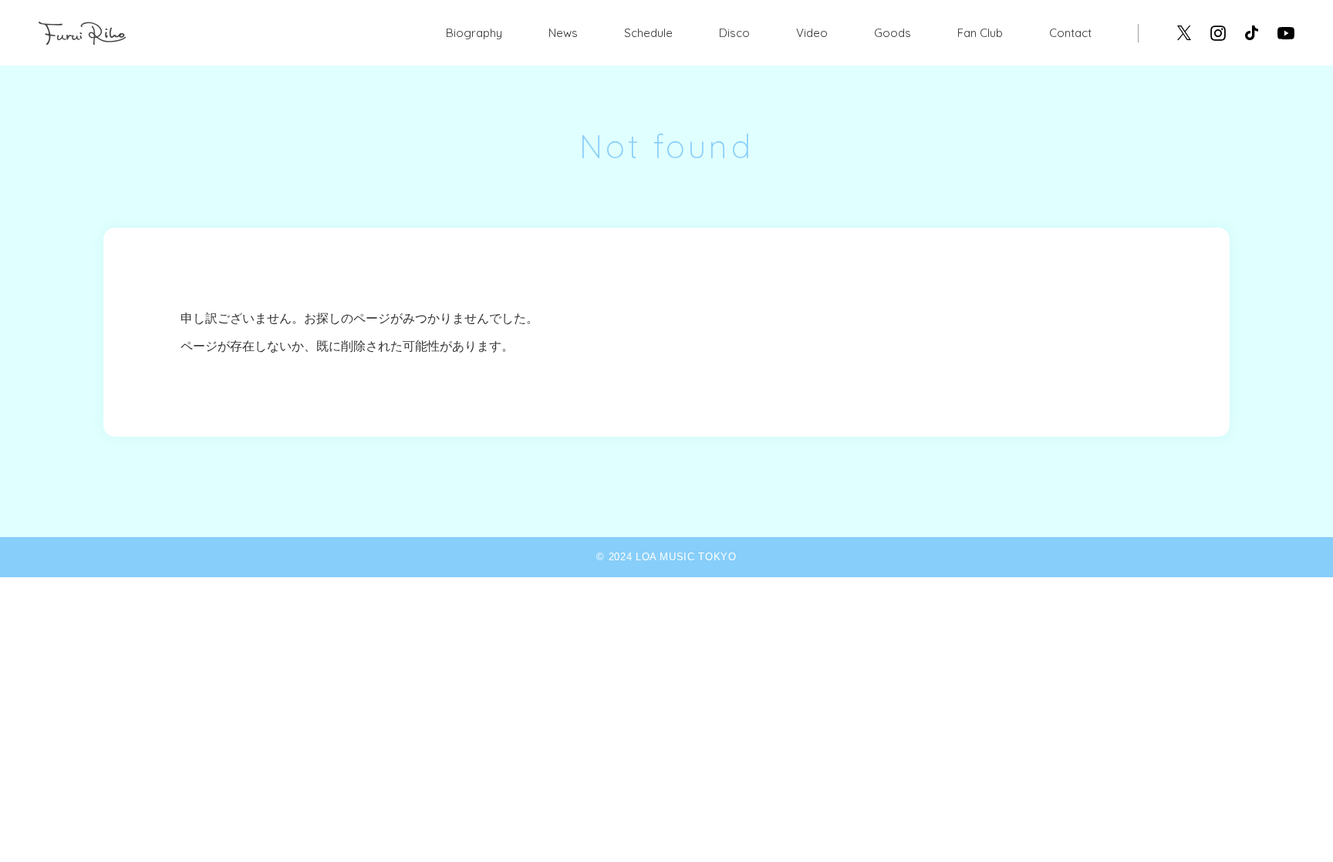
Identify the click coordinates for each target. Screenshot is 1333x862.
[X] (1184, 32)
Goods (892, 32)
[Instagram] (1218, 33)
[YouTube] (1285, 33)
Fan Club (980, 32)
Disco (734, 32)
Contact (1070, 32)
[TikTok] (1251, 32)
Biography (474, 32)
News (563, 32)
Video (812, 32)
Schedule (648, 32)
